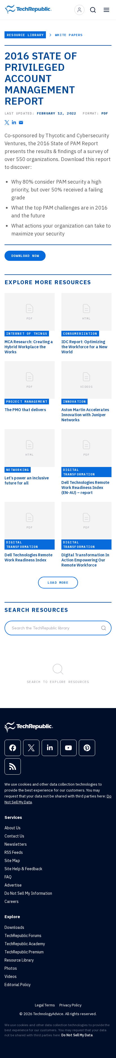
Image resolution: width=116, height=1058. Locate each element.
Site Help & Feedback (23, 868)
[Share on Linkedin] (14, 122)
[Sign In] (79, 10)
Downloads (14, 927)
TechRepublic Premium (24, 952)
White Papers (68, 35)
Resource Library (25, 35)
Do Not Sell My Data (77, 1035)
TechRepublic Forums (23, 935)
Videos (11, 976)
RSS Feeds (14, 852)
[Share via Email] (21, 122)
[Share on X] (7, 122)
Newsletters (16, 844)
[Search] (93, 10)
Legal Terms (45, 1005)
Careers (12, 901)
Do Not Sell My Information (28, 893)
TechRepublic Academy (25, 943)
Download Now (25, 256)
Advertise (13, 885)
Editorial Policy (18, 984)
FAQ (8, 877)
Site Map (12, 860)
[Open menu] (106, 10)
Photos (11, 968)
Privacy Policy (70, 1005)
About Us (13, 827)
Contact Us (14, 836)
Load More (58, 582)
